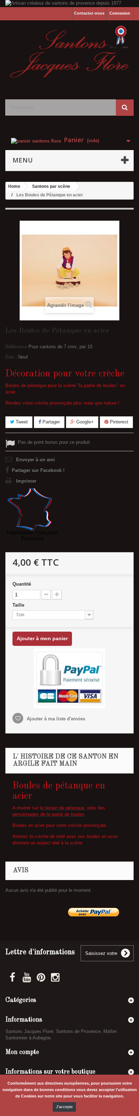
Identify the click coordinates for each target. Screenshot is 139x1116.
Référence (16, 346)
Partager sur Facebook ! (38, 470)
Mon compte (22, 1052)
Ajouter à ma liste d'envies (55, 718)
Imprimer (26, 481)
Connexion (119, 13)
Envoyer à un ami (35, 459)
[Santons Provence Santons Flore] (69, 54)
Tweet (21, 422)
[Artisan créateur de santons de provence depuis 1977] (69, 3)
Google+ (84, 422)
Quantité (21, 584)
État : (11, 357)
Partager (50, 422)
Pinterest (118, 422)
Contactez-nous (89, 13)
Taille (19, 605)
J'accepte (64, 1107)
